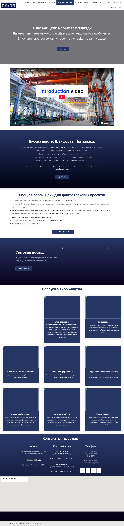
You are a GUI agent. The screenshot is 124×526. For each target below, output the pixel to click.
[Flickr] (88, 470)
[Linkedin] (82, 470)
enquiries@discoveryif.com (90, 463)
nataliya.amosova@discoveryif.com (62, 458)
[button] (63, 49)
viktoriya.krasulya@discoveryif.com (62, 471)
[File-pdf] (98, 470)
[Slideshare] (93, 470)
